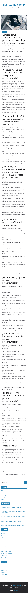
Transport (5, 31)
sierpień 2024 (4, 566)
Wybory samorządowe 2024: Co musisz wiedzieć (11, 521)
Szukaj (25, 482)
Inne (2, 492)
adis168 (4, 45)
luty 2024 (3, 572)
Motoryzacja (3, 495)
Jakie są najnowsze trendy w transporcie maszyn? (15, 475)
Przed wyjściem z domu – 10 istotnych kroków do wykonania (15, 470)
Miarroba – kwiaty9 (5, 555)
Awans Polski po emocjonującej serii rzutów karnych (12, 525)
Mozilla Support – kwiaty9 (6, 553)
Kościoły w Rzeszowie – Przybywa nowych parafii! (11, 507)
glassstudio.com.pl (14, 4)
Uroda (2, 499)
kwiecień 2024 (4, 568)
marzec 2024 (4, 570)
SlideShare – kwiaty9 (5, 549)
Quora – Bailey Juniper (6, 551)
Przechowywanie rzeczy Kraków (8, 546)
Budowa (3, 490)
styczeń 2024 (4, 574)
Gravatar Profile (4, 557)
